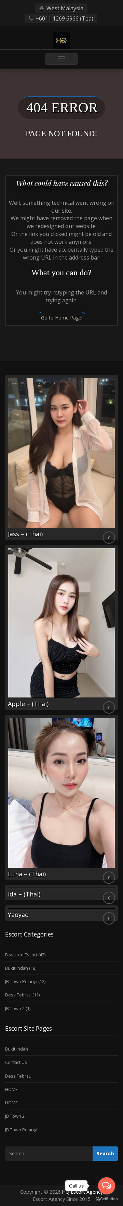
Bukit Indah (16, 968)
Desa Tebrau (18, 995)
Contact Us (16, 1062)
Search (105, 1153)
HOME (11, 1089)
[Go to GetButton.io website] (107, 1199)
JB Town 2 (15, 1008)
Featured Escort (21, 955)
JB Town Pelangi (21, 981)
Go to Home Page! (61, 317)
